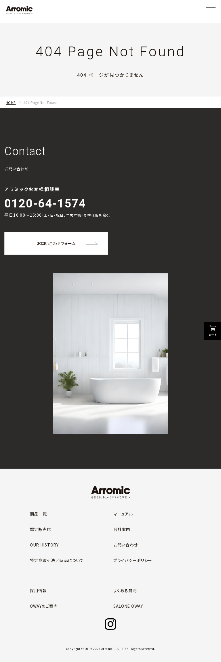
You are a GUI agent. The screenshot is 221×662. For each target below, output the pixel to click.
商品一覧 (38, 514)
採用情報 (38, 590)
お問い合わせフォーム (56, 243)
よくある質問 (125, 590)
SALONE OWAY (128, 606)
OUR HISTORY (44, 545)
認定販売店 (40, 529)
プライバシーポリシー (132, 560)
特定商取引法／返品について (57, 560)
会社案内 (121, 529)
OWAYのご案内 (44, 606)
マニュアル (123, 514)
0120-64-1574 (45, 203)
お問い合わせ (125, 545)
